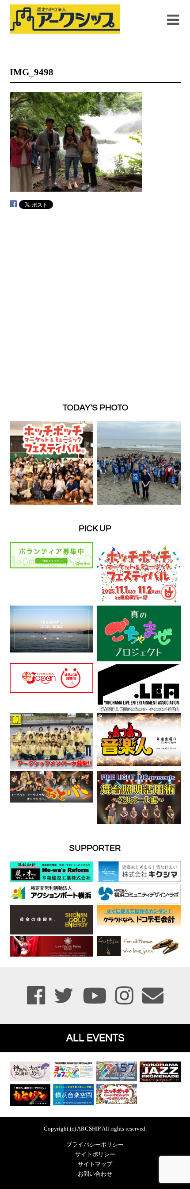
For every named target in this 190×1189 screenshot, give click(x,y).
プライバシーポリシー (95, 1145)
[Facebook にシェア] (13, 204)
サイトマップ (95, 1164)
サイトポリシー (95, 1154)
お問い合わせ (95, 1174)
